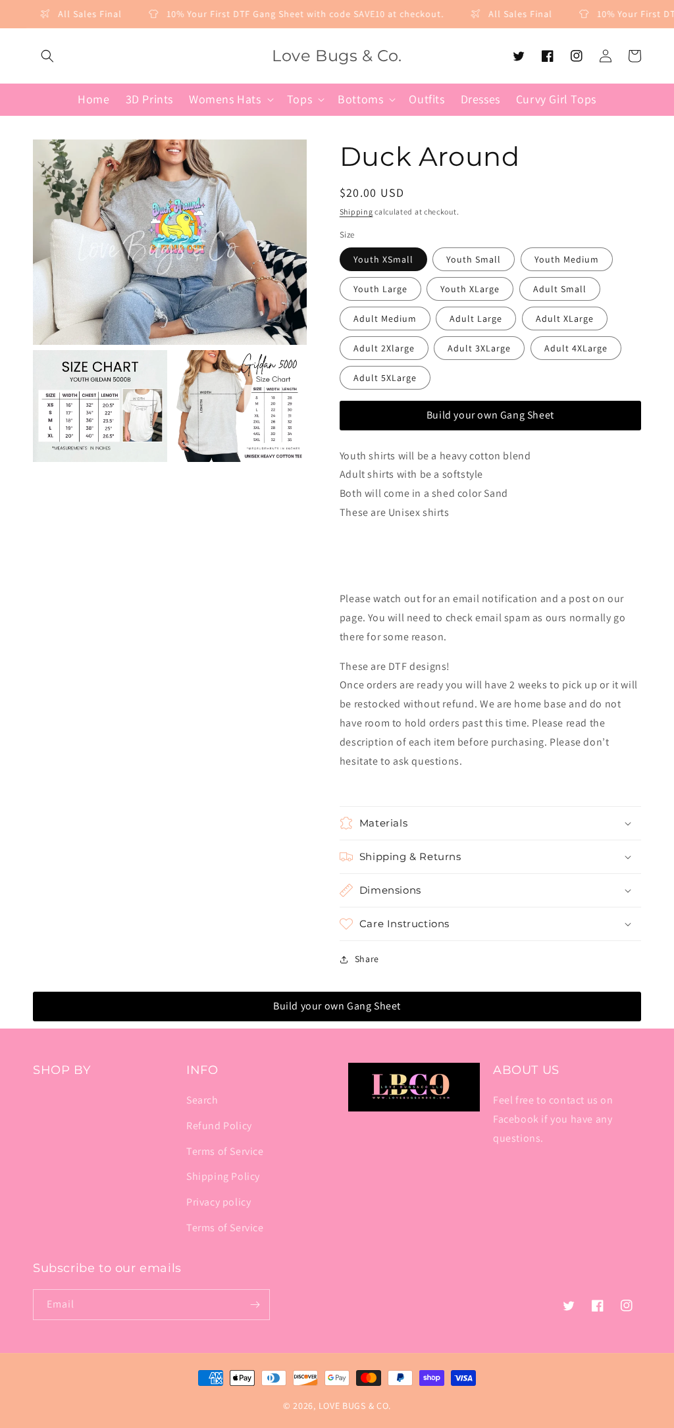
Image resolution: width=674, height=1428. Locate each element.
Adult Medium (385, 318)
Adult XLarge (565, 318)
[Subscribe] (254, 1304)
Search (202, 1100)
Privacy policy (218, 1202)
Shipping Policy (223, 1176)
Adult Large (476, 318)
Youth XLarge (470, 289)
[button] (47, 55)
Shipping (356, 212)
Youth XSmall (383, 259)
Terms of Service (225, 1151)
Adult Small (559, 289)
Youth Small (473, 259)
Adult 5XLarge (385, 378)
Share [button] (367, 959)
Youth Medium (566, 259)
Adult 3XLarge (479, 348)
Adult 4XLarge (576, 348)
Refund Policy (219, 1126)
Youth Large (380, 289)
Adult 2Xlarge (384, 348)
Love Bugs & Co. (355, 1406)
